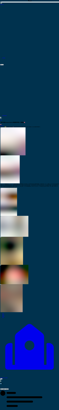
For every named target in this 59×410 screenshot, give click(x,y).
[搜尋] (1, 3)
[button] (2, 4)
